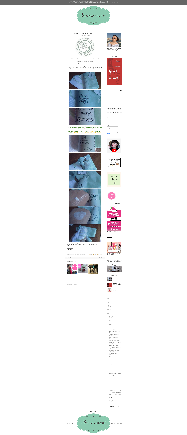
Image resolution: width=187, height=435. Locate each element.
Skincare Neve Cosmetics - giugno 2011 (114, 325)
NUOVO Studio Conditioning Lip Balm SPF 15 (115, 390)
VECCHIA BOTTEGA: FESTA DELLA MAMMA (115, 394)
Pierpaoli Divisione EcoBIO (112, 377)
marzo (110, 398)
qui (93, 59)
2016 (108, 306)
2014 (108, 309)
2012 (108, 312)
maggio (110, 324)
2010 (108, 403)
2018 (108, 303)
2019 (108, 302)
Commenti (109, 116)
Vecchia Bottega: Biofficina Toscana (114, 340)
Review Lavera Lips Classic (112, 329)
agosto (110, 320)
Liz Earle (90, 248)
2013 (108, 310)
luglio (109, 321)
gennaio (110, 401)
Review (79, 254)
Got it (117, 2)
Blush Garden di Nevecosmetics (80, 275)
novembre (110, 316)
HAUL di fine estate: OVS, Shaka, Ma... (92, 275)
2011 (108, 313)
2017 (108, 305)
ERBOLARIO (110, 396)
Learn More (113, 2)
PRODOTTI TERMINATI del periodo (71, 275)
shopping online (82, 254)
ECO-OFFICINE (111, 356)
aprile (110, 397)
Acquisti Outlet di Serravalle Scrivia (114, 358)
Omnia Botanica (111, 371)
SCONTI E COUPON (116, 289)
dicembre (110, 314)
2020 (108, 301)
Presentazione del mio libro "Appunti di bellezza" (117, 284)
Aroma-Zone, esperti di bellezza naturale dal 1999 (114, 260)
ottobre (110, 317)
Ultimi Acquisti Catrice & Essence (113, 345)
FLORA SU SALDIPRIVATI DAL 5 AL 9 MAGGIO (115, 392)
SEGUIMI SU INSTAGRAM (93, 411)
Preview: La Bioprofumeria (112, 366)
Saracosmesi (81, 35)
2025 (108, 298)
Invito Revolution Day (112, 388)
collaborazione (71, 254)
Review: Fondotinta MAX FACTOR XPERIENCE (115, 373)
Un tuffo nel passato (112, 327)
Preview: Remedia (111, 375)
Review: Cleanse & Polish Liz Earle (114, 383)
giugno (110, 323)
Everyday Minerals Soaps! (112, 369)
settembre (110, 319)
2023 (108, 299)
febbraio (110, 400)
